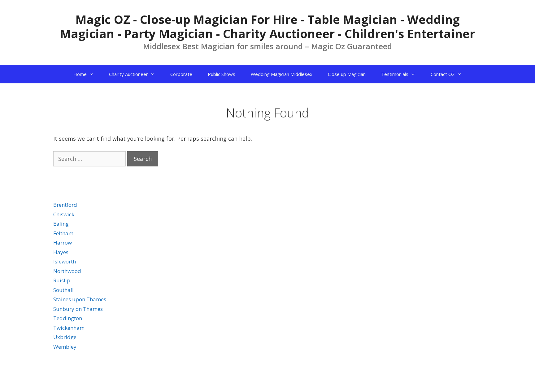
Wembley (64, 346)
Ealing (61, 223)
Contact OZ (443, 74)
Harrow (62, 242)
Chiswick (63, 214)
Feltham (63, 233)
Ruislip (61, 280)
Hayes (60, 252)
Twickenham (69, 327)
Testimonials (394, 74)
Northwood (67, 271)
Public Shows (221, 74)
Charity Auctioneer (128, 74)
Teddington (67, 318)
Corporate (181, 74)
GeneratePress (433, 374)
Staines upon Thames (79, 299)
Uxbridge (64, 337)
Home (80, 74)
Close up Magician (347, 74)
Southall (63, 290)
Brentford (65, 204)
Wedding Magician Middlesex (281, 74)
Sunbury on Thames (78, 308)
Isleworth (64, 261)
